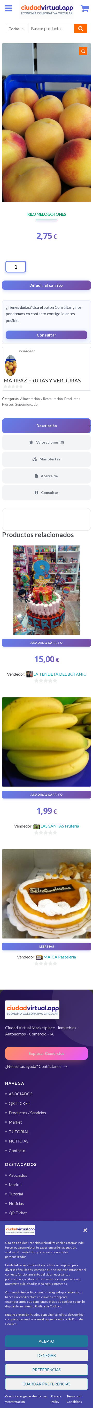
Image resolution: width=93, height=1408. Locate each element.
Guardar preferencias (46, 1384)
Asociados (18, 1175)
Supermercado (26, 404)
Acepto (46, 1341)
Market (15, 1184)
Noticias (16, 1203)
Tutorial (16, 1194)
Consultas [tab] (49, 492)
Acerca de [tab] (49, 476)
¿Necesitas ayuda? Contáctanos (33, 1066)
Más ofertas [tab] (49, 459)
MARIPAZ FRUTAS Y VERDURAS (42, 380)
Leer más (46, 946)
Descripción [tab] (46, 425)
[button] (85, 1230)
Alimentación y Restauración (41, 399)
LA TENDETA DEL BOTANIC (59, 673)
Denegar (46, 1355)
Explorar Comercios (46, 1053)
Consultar (47, 334)
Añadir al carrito (46, 285)
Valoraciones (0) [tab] (49, 442)
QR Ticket (18, 1212)
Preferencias (46, 1369)
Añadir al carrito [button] (46, 643)
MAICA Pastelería (59, 956)
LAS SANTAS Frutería (60, 825)
